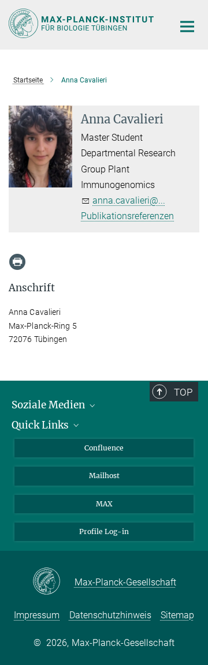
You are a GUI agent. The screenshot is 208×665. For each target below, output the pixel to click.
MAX (104, 503)
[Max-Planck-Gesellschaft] (53, 582)
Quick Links (41, 425)
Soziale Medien (49, 405)
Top (183, 392)
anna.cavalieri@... (128, 200)
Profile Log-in (104, 531)
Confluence (104, 448)
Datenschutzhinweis (110, 615)
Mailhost (104, 475)
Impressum (37, 615)
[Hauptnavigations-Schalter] (187, 26)
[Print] (17, 261)
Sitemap (177, 615)
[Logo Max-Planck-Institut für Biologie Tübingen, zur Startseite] (82, 23)
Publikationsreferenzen (127, 216)
